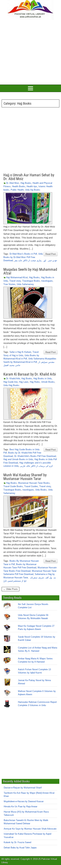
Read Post (50, 254)
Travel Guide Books (13, 486)
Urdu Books (41, 489)
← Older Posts (10, 589)
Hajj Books (26, 183)
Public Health (17, 190)
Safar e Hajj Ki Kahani (20, 352)
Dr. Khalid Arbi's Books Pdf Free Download (35, 456)
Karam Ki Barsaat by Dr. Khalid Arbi (29, 374)
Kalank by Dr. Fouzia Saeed (17, 842)
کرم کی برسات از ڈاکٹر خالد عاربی (36, 466)
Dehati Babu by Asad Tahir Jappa (20, 847)
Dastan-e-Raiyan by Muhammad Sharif (23, 787)
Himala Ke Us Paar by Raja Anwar (20, 806)
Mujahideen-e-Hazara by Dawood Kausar (24, 801)
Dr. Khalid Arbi (13, 378)
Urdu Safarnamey (25, 284)
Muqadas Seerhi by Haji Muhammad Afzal (30, 271)
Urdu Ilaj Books (32, 190)
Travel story (15, 281)
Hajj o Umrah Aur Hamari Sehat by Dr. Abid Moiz (28, 177)
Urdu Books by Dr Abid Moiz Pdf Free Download (23, 257)
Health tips (32, 186)
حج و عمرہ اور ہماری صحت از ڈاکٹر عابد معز (35, 260)
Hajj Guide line (10, 382)
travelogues (47, 281)
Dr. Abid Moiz (12, 183)
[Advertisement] (30, 51)
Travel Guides (31, 486)
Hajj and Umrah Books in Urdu (18, 459)
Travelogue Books (31, 281)
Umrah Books (48, 382)
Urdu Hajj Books (11, 385)
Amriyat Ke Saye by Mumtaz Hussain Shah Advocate (30, 828)
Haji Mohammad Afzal (17, 277)
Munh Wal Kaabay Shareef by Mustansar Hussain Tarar (25, 477)
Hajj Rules (35, 382)
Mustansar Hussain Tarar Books (34, 483)
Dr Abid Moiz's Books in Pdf (23, 254)
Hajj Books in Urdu (42, 378)
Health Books (18, 186)
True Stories (9, 284)
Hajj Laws (23, 382)
